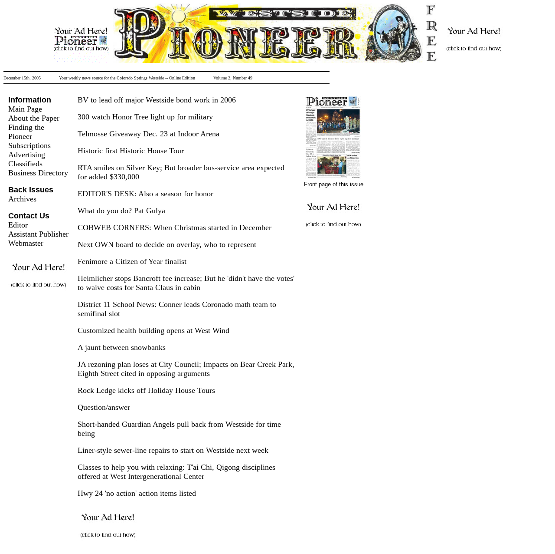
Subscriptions (29, 145)
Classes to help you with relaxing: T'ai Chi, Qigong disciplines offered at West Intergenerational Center (176, 472)
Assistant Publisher (38, 234)
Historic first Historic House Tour (131, 150)
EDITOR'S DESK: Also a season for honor (145, 193)
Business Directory (38, 172)
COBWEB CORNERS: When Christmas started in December (174, 227)
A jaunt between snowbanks (122, 347)
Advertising (26, 154)
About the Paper (33, 118)
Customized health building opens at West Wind (153, 330)
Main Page (25, 109)
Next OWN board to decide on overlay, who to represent (167, 244)
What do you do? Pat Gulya (121, 210)
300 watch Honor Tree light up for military (145, 116)
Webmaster (25, 243)
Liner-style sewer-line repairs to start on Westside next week (173, 450)
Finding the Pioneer (26, 132)
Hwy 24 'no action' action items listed (137, 493)
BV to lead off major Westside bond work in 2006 (157, 100)
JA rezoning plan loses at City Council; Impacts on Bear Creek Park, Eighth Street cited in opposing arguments (186, 369)
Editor (18, 225)
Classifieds (25, 163)
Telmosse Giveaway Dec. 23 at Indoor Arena (148, 133)
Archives (22, 199)
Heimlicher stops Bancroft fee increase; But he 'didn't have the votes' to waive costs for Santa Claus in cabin (186, 283)
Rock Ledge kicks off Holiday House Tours (146, 390)
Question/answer (104, 407)
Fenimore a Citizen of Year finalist (132, 261)
